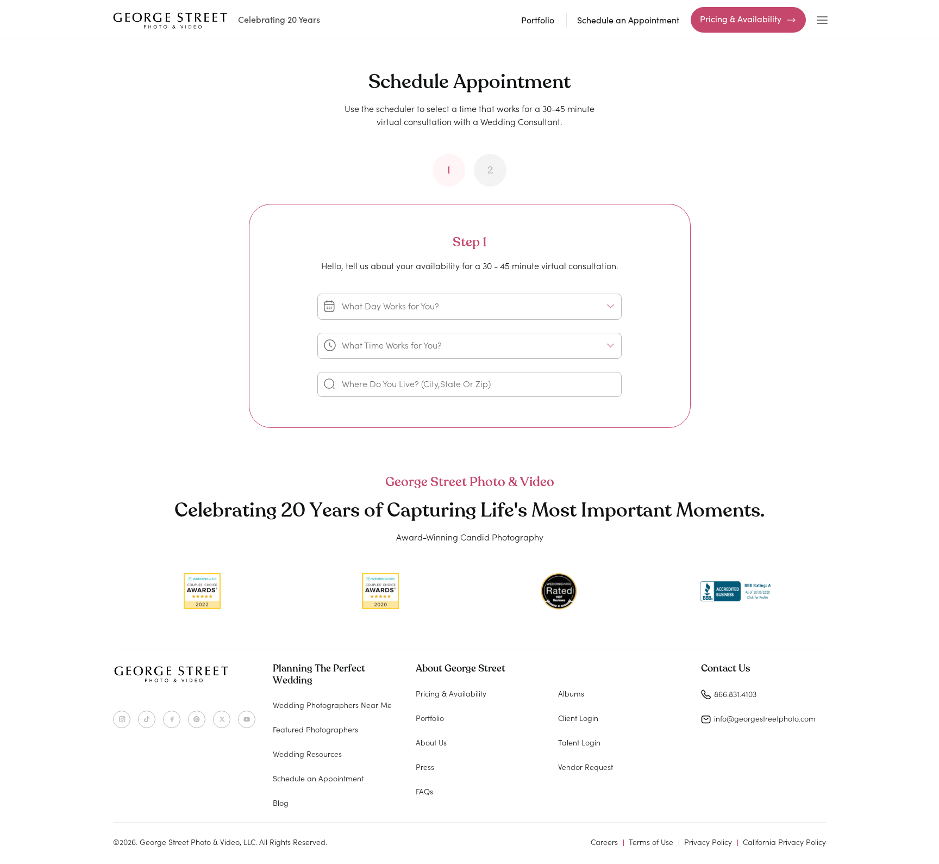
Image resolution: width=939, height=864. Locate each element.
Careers (604, 841)
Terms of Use (651, 841)
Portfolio (537, 20)
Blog (281, 802)
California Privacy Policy (784, 841)
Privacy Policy (708, 841)
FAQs (424, 791)
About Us (431, 742)
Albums (571, 693)
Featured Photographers (315, 729)
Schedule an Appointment (628, 20)
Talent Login (579, 742)
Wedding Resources (307, 753)
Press (425, 766)
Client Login (578, 717)
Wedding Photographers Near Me (332, 704)
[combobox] (469, 307)
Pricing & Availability (740, 18)
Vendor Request (585, 766)
